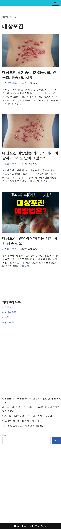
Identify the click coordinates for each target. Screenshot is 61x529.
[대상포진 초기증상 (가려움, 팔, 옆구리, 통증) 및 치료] (30, 50)
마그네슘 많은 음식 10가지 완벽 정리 (20, 420)
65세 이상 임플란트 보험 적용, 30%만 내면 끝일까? (27, 415)
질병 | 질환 (8, 322)
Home (5, 16)
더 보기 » (16, 103)
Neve (17, 526)
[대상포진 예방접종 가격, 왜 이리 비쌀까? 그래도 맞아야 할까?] (30, 131)
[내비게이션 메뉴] (55, 3)
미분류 (5, 317)
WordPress (41, 526)
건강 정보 (7, 307)
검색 (4, 435)
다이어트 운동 (9, 312)
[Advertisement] (30, 360)
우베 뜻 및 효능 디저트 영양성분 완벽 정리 (23, 425)
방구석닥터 (12, 83)
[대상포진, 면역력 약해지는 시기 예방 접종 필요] (30, 212)
